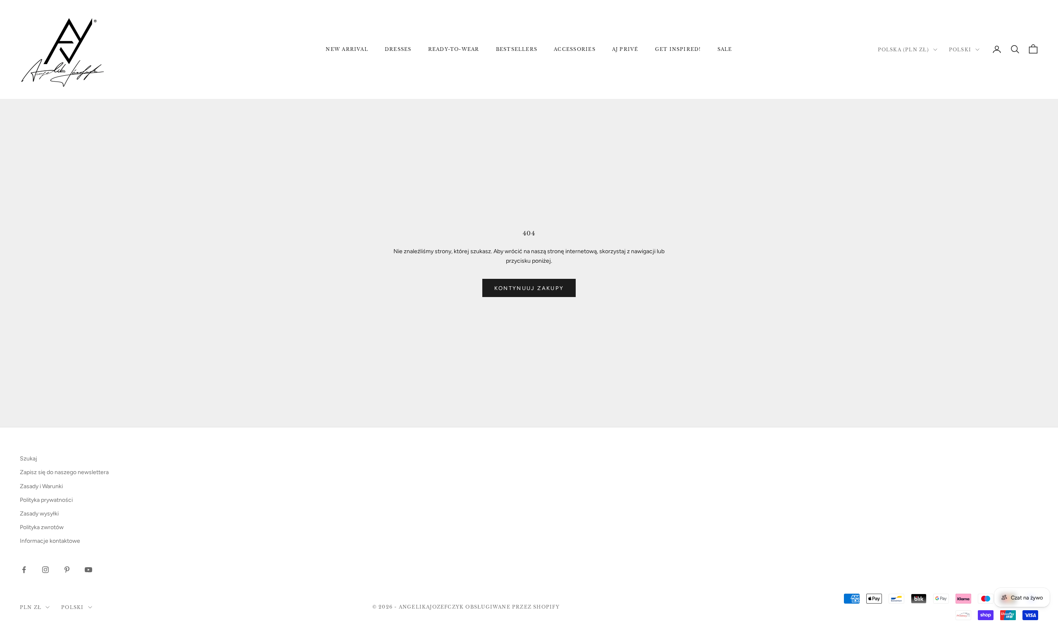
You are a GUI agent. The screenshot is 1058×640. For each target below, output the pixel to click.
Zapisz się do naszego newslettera (64, 472)
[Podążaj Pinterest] (67, 570)
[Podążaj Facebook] (24, 570)
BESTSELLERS (517, 49)
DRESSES (398, 49)
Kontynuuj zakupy (529, 288)
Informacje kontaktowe (50, 540)
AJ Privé (625, 49)
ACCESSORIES (575, 49)
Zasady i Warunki (41, 486)
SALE (724, 49)
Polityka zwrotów (42, 527)
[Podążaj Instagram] (45, 570)
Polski (960, 50)
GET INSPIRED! (678, 49)
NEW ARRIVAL (347, 49)
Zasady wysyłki (39, 513)
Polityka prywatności (46, 499)
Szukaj (28, 458)
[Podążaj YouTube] (88, 570)
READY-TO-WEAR (453, 49)
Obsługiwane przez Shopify (512, 607)
